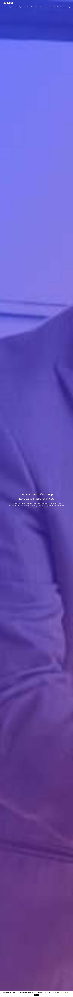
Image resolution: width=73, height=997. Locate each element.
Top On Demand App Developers (44, 6)
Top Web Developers (29, 6)
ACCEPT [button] (36, 994)
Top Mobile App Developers (15, 6)
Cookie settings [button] (64, 992)
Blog (69, 6)
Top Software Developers (60, 6)
